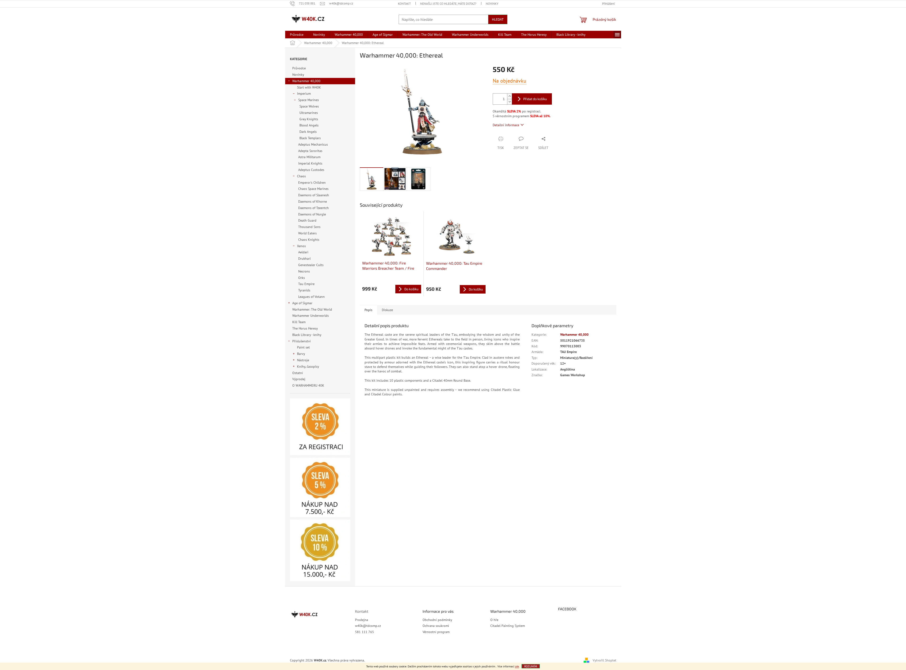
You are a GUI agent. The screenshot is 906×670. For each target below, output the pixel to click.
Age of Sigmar (302, 303)
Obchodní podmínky (437, 620)
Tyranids (304, 290)
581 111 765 (364, 632)
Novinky (492, 4)
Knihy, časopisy (308, 366)
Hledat (498, 19)
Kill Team (299, 322)
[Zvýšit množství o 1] (509, 96)
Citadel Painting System (507, 626)
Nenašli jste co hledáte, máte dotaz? (448, 4)
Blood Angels (309, 125)
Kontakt (404, 4)
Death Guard (307, 220)
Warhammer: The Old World (312, 309)
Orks (301, 278)
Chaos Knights (308, 239)
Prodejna (361, 620)
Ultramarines (308, 113)
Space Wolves (309, 106)
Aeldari (303, 252)
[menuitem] (296, 34)
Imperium (304, 93)
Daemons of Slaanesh (313, 195)
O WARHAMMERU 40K (308, 385)
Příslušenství (301, 341)
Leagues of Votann (311, 297)
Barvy (301, 354)
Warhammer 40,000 (306, 81)
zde (517, 666)
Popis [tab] (368, 310)
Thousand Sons (309, 227)
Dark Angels (308, 132)
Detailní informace (506, 125)
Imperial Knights (310, 163)
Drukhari (304, 258)
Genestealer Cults (311, 265)
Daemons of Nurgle (312, 214)
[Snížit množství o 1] (509, 101)
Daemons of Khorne (312, 201)
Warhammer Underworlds (310, 315)
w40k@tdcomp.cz (368, 626)
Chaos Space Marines (313, 189)
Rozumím (530, 666)
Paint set (303, 347)
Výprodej (298, 379)
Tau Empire (306, 284)
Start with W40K (309, 87)
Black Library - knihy (306, 335)
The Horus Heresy (305, 328)
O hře (494, 620)
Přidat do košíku (535, 99)
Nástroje (303, 360)
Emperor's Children (312, 182)
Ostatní (297, 373)
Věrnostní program (436, 632)
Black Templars (310, 138)
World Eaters (307, 233)
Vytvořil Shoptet (604, 660)
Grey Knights (308, 119)
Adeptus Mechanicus (313, 144)
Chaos (301, 176)
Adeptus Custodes (311, 170)
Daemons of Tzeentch (313, 208)
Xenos (301, 246)
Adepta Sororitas (310, 151)
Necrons (304, 271)
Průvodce (299, 68)
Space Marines (308, 100)
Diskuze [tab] (387, 310)
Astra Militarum (309, 157)
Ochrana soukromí (436, 626)
